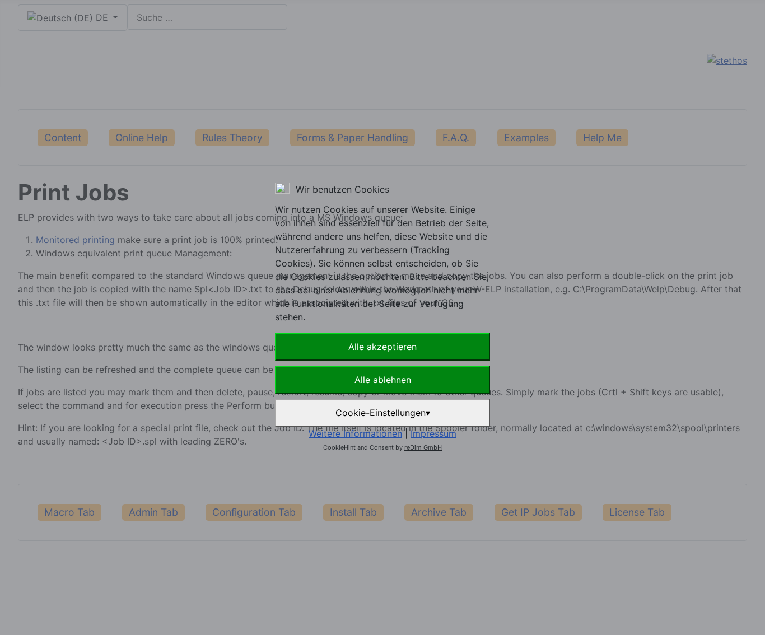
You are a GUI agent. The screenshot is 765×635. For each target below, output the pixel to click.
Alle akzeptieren (382, 346)
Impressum (433, 433)
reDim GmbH (423, 447)
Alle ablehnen (382, 379)
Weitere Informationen (355, 433)
